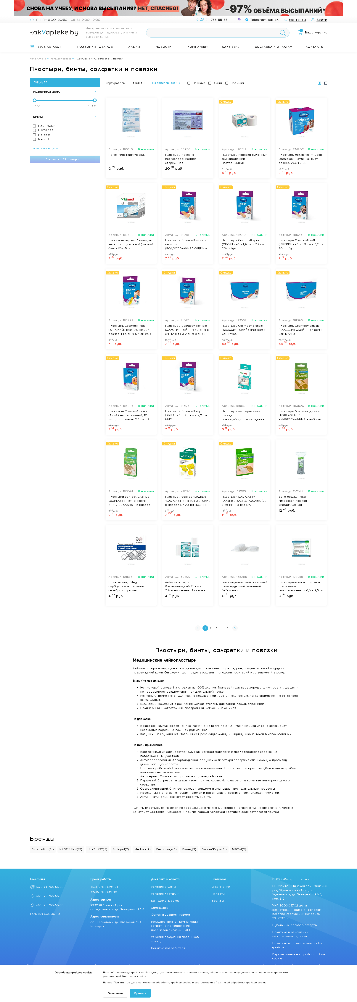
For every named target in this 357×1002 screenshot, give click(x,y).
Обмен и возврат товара (170, 914)
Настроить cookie (134, 976)
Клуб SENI (230, 47)
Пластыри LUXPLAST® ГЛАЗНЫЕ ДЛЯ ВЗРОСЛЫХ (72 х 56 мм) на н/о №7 (244, 501)
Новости (164, 47)
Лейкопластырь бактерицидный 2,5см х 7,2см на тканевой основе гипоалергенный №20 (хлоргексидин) (185, 586)
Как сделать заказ (165, 900)
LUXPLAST (45, 130)
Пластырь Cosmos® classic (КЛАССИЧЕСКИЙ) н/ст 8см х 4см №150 (244, 330)
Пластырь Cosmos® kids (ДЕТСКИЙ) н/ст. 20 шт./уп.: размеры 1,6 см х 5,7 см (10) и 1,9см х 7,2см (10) (131, 330)
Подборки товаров (94, 47)
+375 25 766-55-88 (49, 905)
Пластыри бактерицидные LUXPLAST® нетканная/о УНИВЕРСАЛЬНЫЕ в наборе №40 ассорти (129, 501)
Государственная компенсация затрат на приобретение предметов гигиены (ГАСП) (175, 926)
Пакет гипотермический (127, 154)
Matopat (44, 135)
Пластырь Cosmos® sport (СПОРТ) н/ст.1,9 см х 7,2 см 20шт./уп (243, 244)
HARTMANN (47, 126)
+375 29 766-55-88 (49, 896)
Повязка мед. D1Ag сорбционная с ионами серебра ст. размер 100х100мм (126, 586)
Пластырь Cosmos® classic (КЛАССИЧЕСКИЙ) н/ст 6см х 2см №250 (301, 330)
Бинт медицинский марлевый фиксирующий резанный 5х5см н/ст (244, 586)
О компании (221, 886)
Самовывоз (159, 907)
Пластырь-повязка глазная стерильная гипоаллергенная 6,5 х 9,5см (301, 586)
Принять (140, 993)
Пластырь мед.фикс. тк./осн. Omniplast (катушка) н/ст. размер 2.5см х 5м (301, 159)
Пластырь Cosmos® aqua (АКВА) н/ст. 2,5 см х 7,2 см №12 (186, 415)
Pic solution (43, 849)
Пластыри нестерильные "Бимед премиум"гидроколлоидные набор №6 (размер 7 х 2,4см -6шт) (244, 415)
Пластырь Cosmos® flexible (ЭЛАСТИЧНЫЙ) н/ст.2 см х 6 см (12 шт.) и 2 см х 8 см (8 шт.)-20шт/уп (187, 330)
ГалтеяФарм (214, 849)
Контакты (314, 47)
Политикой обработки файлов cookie (241, 982)
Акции (134, 47)
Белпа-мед (166, 849)
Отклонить (115, 993)
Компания (196, 47)
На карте (97, 926)
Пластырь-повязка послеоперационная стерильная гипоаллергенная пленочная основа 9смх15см (187, 159)
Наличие (199, 83)
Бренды (218, 900)
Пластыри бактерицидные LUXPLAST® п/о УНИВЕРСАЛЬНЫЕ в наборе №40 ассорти (300, 415)
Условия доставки (165, 894)
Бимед (189, 849)
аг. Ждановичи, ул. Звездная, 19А (115, 922)
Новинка (237, 83)
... (222, 628)
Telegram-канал (264, 20)
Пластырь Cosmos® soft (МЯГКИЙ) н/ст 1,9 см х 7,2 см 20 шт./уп (301, 244)
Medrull (43, 139)
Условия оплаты (163, 886)
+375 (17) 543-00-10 (45, 914)
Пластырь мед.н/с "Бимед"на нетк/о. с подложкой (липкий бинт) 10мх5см (130, 244)
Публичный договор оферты (294, 925)
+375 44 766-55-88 (49, 887)
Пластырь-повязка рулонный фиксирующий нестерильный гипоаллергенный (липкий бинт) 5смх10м (244, 159)
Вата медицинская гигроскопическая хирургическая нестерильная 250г (294, 501)
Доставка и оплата (272, 47)
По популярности (164, 83)
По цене (136, 83)
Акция (218, 83)
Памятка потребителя (168, 948)
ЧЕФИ (239, 849)
